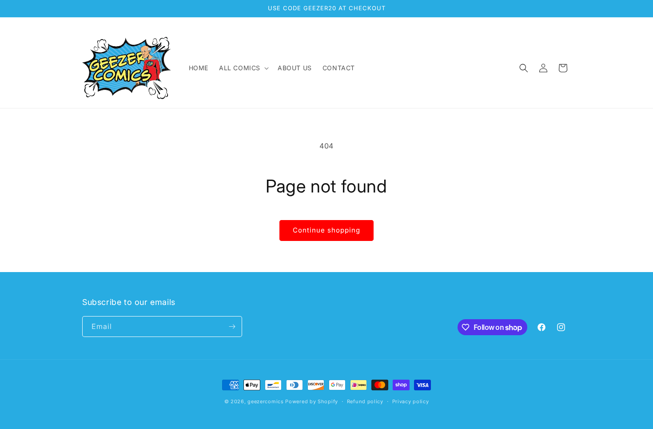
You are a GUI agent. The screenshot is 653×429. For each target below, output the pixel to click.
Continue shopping (326, 230)
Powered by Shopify (311, 401)
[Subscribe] (232, 326)
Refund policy (365, 401)
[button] (243, 68)
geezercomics (265, 401)
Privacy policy (410, 401)
